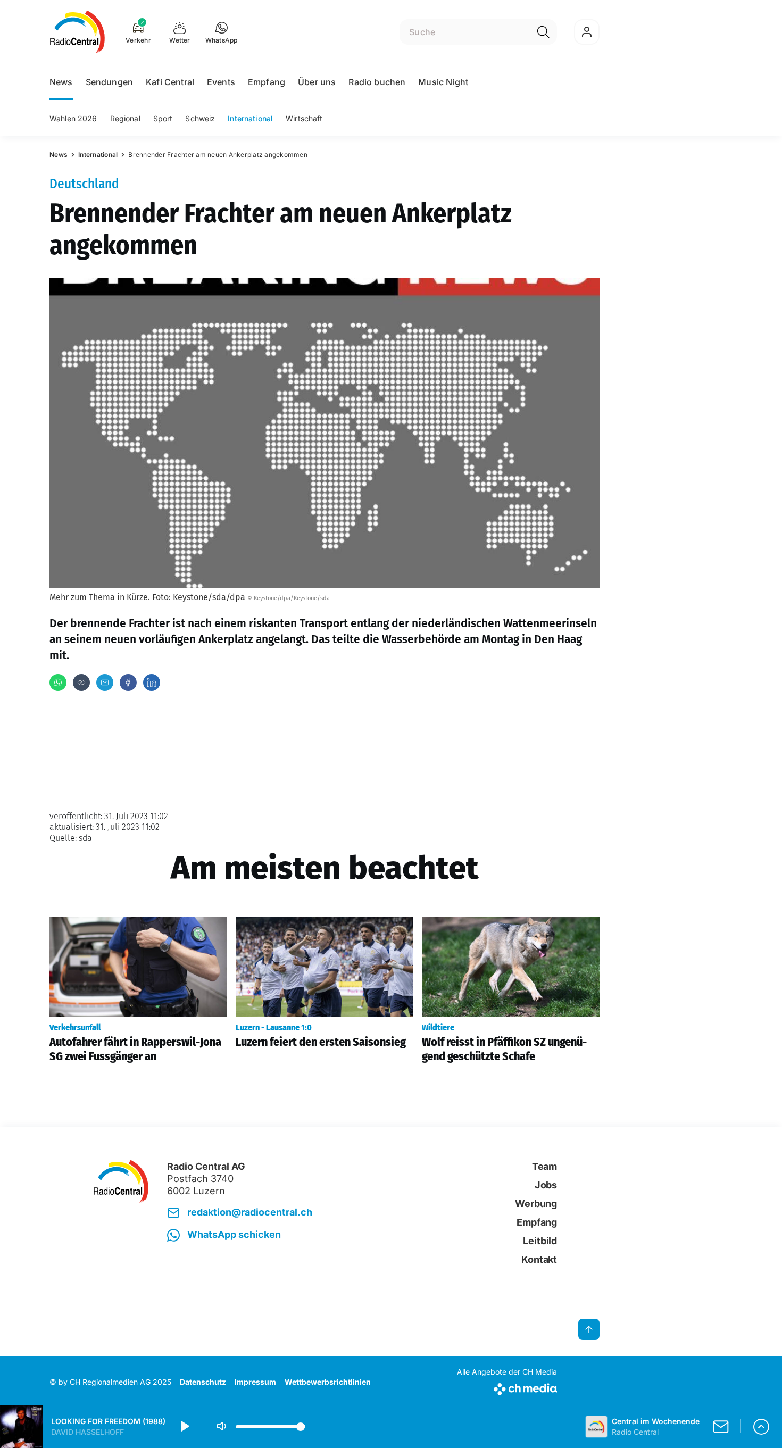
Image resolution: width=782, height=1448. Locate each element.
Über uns (317, 82)
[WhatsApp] (57, 682)
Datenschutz (203, 1381)
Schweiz (200, 118)
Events (221, 82)
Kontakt (539, 1259)
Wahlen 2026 (73, 118)
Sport (163, 118)
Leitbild (540, 1240)
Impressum (255, 1381)
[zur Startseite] (77, 32)
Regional (125, 118)
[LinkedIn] (151, 682)
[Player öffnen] (761, 1427)
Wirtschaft (304, 118)
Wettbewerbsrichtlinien (328, 1381)
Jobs (546, 1185)
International (250, 118)
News (61, 82)
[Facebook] (128, 682)
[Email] (104, 682)
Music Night (443, 82)
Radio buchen (376, 82)
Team (544, 1166)
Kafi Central (170, 82)
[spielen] (184, 1426)
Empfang (266, 82)
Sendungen (109, 82)
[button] (221, 32)
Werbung (536, 1203)
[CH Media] (507, 1387)
